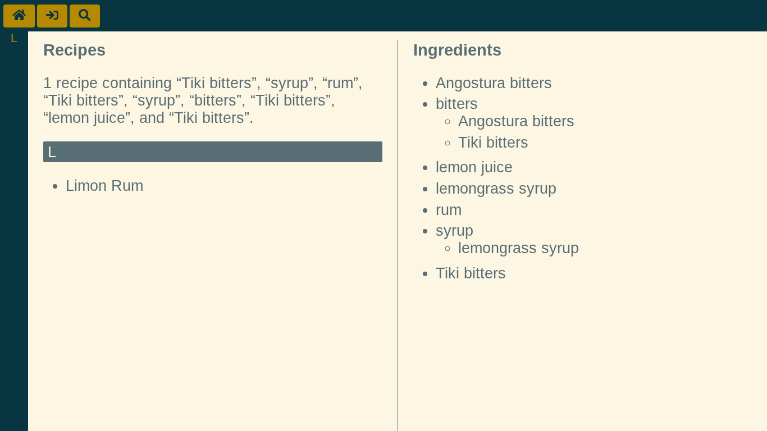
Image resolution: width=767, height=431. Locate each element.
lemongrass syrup (496, 188)
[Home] (19, 15)
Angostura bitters (494, 83)
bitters (457, 103)
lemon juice (474, 167)
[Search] (85, 15)
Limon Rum (104, 185)
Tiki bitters (493, 142)
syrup (454, 230)
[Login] (52, 15)
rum (449, 209)
